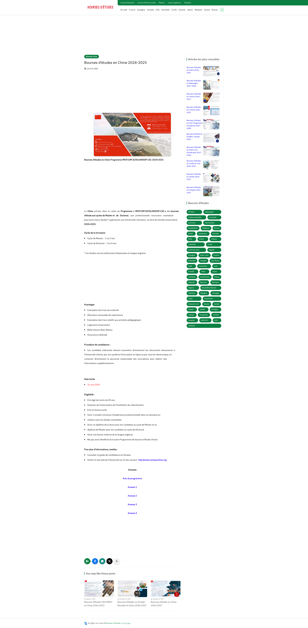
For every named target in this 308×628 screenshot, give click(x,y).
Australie (165, 9)
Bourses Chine (91, 56)
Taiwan (191, 315)
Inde (190, 266)
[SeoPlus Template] (85, 623)
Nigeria (191, 287)
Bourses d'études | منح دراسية (118, 623)
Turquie (191, 320)
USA (158, 9)
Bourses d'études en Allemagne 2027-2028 (194, 83)
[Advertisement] (154, 36)
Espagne (141, 9)
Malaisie (198, 9)
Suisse (207, 9)
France (132, 9)
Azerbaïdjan (210, 222)
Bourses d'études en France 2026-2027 (194, 97)
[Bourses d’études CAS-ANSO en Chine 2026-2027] (99, 588)
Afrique (191, 212)
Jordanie (191, 277)
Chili (190, 239)
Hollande (192, 260)
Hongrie (203, 260)
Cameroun (202, 233)
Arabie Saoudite (194, 217)
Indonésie (203, 266)
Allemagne (209, 212)
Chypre (214, 239)
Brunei (217, 228)
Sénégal (214, 309)
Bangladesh (193, 228)
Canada (150, 9)
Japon (190, 9)
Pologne (203, 293)
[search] (222, 10)
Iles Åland (215, 260)
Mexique (215, 282)
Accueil (123, 9)
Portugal (215, 293)
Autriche (191, 222)
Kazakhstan (205, 277)
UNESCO (204, 320)
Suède (202, 309)
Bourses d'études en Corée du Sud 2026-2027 (194, 163)
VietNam (191, 325)
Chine (201, 239)
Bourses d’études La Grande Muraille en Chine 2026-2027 (132, 603)
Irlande (182, 9)
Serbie (216, 304)
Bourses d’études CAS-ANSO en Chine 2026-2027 (98, 603)
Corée (174, 9)
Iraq (215, 266)
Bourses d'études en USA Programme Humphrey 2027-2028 (195, 124)
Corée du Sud (193, 250)
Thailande (203, 315)
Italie (203, 271)
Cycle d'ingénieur (174, 2)
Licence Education (127, 2)
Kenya (216, 277)
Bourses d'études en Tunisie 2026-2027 (194, 110)
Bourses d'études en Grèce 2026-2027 (194, 70)
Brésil (190, 233)
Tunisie (216, 315)
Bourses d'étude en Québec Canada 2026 (194, 137)
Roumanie (208, 298)
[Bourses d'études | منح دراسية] (100, 7)
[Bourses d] (165, 588)
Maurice (203, 282)
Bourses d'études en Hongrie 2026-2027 (194, 190)
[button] (95, 561)
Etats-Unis (204, 255)
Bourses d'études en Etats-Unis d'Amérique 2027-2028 (194, 151)
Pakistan (191, 293)
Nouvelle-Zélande (209, 287)
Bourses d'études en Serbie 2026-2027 (194, 177)
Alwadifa (187, 2)
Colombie (192, 244)
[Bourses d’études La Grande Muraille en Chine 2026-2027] (132, 588)
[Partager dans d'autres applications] (117, 561)
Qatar (190, 298)
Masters (162, 2)
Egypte (211, 250)
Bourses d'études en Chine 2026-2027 (163, 603)
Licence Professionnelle (146, 2)
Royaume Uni (193, 304)
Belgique (205, 228)
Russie (215, 9)
